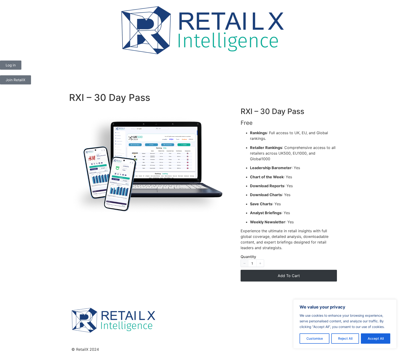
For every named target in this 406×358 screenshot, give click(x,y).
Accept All (376, 338)
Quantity (248, 257)
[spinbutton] (252, 263)
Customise (314, 338)
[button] (244, 263)
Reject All (345, 338)
